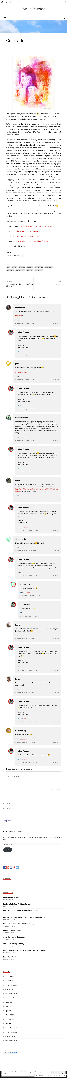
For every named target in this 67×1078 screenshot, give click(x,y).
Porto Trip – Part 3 (9, 957)
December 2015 (11, 981)
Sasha (17, 625)
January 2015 (10, 1023)
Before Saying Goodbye (12, 930)
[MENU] (5, 17)
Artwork (22, 267)
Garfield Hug (20, 731)
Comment (55, 789)
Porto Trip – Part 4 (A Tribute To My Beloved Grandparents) (24, 950)
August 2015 (9, 998)
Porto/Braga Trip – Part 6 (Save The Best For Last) (21, 911)
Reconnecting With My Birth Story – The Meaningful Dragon (25, 917)
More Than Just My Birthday (13, 944)
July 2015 (8, 1002)
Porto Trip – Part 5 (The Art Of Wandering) (18, 924)
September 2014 (11, 1041)
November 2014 (11, 1032)
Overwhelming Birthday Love (14, 937)
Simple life (38, 270)
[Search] (62, 17)
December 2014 (11, 1028)
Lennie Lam (20, 307)
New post (30, 270)
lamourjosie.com (21, 372)
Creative (30, 267)
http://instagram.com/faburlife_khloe (31, 231)
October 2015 (10, 989)
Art (8, 267)
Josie (17, 364)
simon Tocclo (20, 539)
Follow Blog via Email (13, 831)
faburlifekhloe (33, 9)
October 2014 (10, 1036)
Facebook (7, 878)
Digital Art (44, 48)
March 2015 (9, 1015)
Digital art (39, 267)
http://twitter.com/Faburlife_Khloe (28, 236)
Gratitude (48, 267)
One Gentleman (21, 418)
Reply (57, 323)
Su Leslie (19, 679)
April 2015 (8, 1011)
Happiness (10, 270)
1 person (23, 437)
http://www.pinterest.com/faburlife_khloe (32, 241)
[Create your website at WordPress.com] (33, 2)
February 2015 (10, 1019)
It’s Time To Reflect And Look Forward (17, 904)
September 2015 (11, 994)
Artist (14, 267)
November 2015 (11, 985)
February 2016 (10, 976)
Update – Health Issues (11, 897)
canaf (17, 481)
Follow (7, 850)
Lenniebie (18, 316)
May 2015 (8, 1006)
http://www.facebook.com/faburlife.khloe (36, 226)
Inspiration (20, 270)
